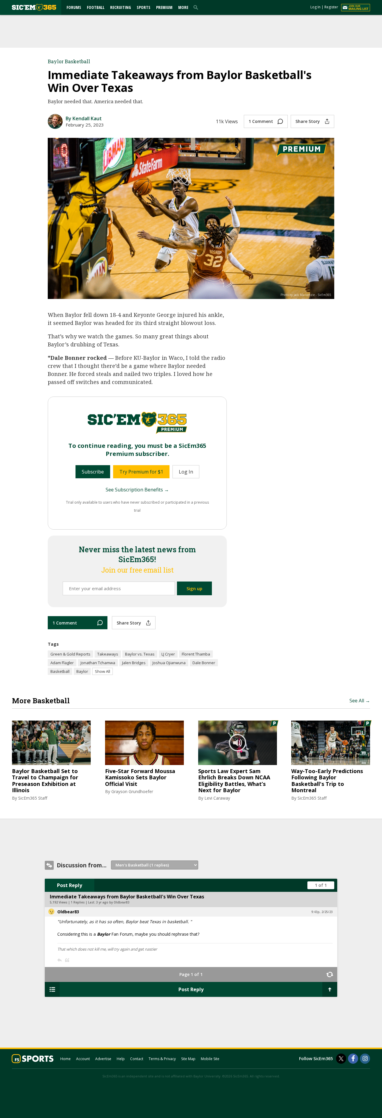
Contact (136, 1058)
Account (83, 1058)
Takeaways (107, 654)
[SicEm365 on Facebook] (353, 1059)
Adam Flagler (62, 662)
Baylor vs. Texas (140, 654)
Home (65, 1058)
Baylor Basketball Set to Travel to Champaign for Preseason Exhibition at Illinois (45, 781)
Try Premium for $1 (141, 471)
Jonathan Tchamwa (98, 662)
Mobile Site (210, 1058)
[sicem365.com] (34, 7)
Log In (315, 7)
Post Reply (69, 885)
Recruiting (120, 7)
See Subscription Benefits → (137, 489)
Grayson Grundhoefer (132, 791)
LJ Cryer (168, 654)
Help (121, 1058)
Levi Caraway (217, 798)
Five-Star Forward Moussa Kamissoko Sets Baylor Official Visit (140, 777)
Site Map (188, 1058)
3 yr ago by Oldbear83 (113, 902)
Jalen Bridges (134, 662)
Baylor (82, 671)
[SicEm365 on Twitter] (341, 1059)
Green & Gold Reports (70, 654)
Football (95, 7)
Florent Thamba (196, 654)
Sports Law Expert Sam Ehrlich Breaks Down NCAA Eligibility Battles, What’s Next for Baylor (234, 781)
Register (331, 7)
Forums (74, 7)
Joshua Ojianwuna (169, 662)
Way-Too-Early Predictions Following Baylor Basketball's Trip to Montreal (327, 781)
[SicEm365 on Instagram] (365, 1059)
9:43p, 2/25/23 (322, 912)
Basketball (60, 671)
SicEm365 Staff (32, 798)
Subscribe (93, 471)
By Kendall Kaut (84, 118)
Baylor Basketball (69, 61)
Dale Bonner (203, 662)
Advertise (103, 1058)
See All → (359, 700)
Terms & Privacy (162, 1058)
